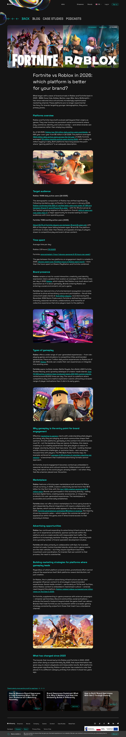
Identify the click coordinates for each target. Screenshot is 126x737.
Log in (107, 4)
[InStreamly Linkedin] (113, 724)
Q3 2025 (51, 249)
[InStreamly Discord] (108, 724)
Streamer (18, 729)
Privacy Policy (36, 729)
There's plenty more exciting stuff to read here (22, 688)
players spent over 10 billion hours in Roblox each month (61, 262)
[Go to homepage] (32, 4)
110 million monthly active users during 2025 (59, 139)
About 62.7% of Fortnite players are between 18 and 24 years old (59, 225)
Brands (90, 4)
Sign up (115, 4)
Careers (44, 723)
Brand (26, 729)
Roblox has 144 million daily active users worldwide (66, 132)
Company (36, 723)
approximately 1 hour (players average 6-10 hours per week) (65, 254)
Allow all (115, 734)
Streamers (80, 4)
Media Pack (72, 723)
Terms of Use (47, 729)
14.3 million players (63, 296)
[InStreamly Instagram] (95, 724)
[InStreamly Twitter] (118, 724)
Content (52, 723)
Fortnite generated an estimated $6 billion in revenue (60, 511)
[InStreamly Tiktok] (99, 724)
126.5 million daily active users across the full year (54, 137)
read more (37, 708)
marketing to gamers (49, 436)
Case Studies (61, 723)
